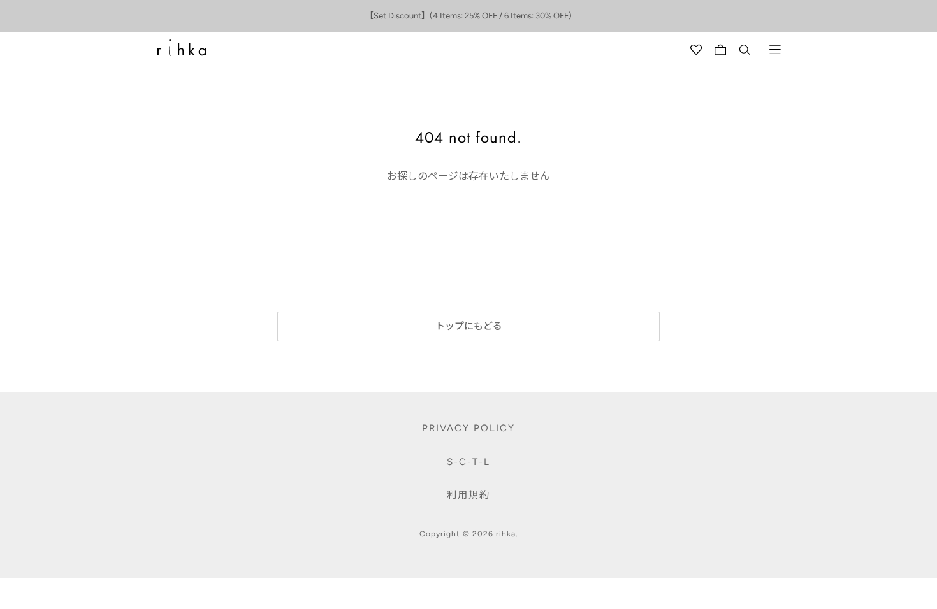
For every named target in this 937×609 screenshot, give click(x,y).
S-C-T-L (468, 462)
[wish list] (696, 49)
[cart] (720, 49)
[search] (744, 49)
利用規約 (468, 495)
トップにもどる (468, 326)
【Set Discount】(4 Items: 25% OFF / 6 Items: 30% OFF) (468, 15)
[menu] (775, 49)
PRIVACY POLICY (468, 428)
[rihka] (181, 47)
